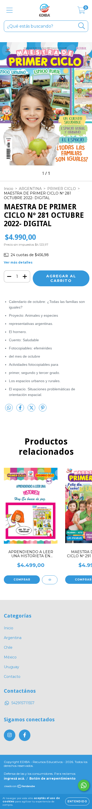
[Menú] (9, 10)
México (10, 657)
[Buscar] (82, 26)
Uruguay (11, 667)
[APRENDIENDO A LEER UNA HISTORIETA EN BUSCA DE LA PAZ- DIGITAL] (49, 579)
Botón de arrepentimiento (52, 778)
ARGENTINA (30, 188)
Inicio (8, 188)
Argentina (12, 637)
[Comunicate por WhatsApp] (83, 785)
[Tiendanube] (20, 787)
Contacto (12, 676)
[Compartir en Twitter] (32, 409)
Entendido (77, 801)
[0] (81, 11)
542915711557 (23, 703)
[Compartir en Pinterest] (43, 409)
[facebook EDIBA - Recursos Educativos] (24, 735)
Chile (8, 647)
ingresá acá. (14, 778)
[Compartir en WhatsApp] (9, 408)
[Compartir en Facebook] (20, 409)
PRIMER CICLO (61, 188)
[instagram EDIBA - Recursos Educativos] (9, 735)
